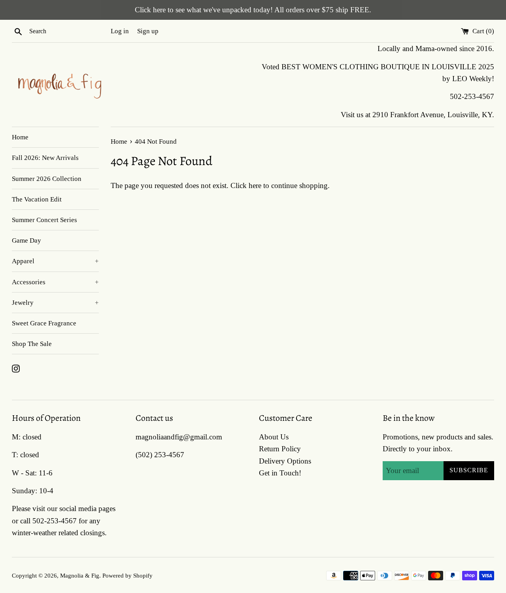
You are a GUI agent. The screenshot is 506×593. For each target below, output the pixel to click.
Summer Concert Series (44, 220)
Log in (120, 31)
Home (20, 137)
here (255, 185)
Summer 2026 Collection (46, 178)
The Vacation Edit (37, 199)
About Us (274, 437)
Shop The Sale (32, 344)
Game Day (26, 240)
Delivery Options (285, 461)
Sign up (148, 31)
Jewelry (55, 302)
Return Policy (280, 449)
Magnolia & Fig (79, 575)
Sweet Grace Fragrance (44, 323)
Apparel (55, 261)
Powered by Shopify (127, 575)
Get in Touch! (280, 473)
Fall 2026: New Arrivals (45, 158)
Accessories (55, 282)
